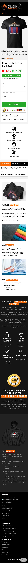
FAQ (3, 549)
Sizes (3, 172)
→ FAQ (3, 518)
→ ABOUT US (5, 516)
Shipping (4, 78)
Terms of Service (6, 552)
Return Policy (5, 547)
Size (3, 83)
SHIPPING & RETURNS (18, 164)
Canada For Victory (16, 559)
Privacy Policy (5, 555)
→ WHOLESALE (6, 510)
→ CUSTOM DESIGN (7, 508)
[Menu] (9, 13)
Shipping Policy (6, 544)
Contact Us (4, 542)
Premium (4, 90)
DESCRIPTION (6, 164)
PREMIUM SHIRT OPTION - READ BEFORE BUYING (13, 175)
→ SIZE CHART (6, 513)
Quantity (4, 96)
